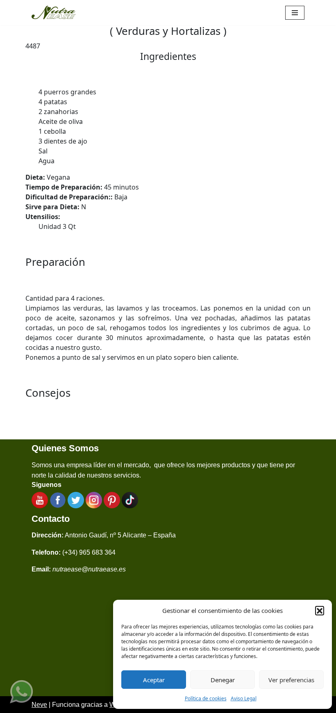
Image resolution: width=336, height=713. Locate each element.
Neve (39, 704)
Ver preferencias (291, 680)
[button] (320, 610)
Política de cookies (206, 698)
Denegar (223, 680)
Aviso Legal (244, 698)
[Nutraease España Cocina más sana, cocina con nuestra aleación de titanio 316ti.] (54, 12)
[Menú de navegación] (294, 13)
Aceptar (154, 680)
